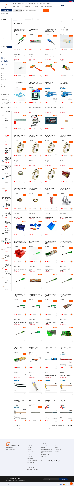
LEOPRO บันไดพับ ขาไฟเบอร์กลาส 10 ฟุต (8, 112)
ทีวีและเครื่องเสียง (30, 458)
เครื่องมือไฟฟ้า (24, 3)
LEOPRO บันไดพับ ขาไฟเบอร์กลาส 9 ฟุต (8, 121)
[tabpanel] (6, 201)
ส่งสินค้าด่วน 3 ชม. (5, 94)
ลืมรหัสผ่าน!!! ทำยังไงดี (45, 454)
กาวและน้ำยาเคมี (42, 3)
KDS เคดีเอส (31, 80)
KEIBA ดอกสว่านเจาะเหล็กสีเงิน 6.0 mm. (8, 274)
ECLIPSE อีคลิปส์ (16, 80)
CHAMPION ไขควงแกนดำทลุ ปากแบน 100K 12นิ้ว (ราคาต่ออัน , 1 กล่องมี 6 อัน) (65, 269)
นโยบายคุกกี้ (43, 447)
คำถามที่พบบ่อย (58, 453)
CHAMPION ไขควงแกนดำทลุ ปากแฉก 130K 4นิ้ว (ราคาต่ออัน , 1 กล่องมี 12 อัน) (20, 295)
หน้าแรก (14, 3)
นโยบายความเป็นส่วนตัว (45, 445)
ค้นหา (46, 10)
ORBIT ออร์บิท (62, 107)
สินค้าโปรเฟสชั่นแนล (30, 454)
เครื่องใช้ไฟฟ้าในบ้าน (30, 456)
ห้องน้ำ (22, 6)
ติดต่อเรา (56, 445)
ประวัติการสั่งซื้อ (58, 449)
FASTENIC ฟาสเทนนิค (17, 54)
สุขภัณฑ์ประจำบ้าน (16, 7)
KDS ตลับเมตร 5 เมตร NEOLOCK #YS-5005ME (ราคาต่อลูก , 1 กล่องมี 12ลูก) (35, 83)
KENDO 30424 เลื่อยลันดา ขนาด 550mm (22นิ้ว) (7, 186)
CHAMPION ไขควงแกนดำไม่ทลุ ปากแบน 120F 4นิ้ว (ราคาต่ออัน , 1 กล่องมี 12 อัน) (20, 322)
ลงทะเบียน (63, 479)
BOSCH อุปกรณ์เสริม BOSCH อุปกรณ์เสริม (35, 107)
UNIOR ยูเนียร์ (46, 80)
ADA (3, 77)
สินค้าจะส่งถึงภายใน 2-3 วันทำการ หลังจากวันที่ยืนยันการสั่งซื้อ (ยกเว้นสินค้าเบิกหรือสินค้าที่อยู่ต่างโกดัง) (6, 101)
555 (3, 75)
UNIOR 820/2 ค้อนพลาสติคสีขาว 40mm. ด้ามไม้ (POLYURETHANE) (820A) (19, 401)
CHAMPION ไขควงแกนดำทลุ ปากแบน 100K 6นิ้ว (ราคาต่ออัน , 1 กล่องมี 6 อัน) (20, 269)
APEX (3, 84)
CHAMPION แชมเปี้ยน (17, 27)
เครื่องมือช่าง (31, 3)
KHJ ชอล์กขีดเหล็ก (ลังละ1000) (34, 400)
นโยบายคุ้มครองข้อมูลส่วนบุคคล (46, 449)
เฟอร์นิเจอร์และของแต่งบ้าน (32, 460)
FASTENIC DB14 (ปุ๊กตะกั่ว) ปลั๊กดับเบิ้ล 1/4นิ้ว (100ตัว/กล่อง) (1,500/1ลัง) (19, 57)
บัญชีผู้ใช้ (56, 447)
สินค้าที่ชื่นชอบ (57, 451)
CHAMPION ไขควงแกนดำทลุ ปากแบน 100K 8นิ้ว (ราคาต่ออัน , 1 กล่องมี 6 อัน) (35, 269)
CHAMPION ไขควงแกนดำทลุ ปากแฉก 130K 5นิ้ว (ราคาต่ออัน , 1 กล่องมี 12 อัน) (35, 295)
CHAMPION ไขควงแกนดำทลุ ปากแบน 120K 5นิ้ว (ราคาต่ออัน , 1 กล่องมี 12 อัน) (66, 242)
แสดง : (36, 19)
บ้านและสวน (49, 3)
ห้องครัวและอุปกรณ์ (16, 6)
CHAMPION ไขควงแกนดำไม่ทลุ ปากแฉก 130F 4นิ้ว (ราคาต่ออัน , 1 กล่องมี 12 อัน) (35, 322)
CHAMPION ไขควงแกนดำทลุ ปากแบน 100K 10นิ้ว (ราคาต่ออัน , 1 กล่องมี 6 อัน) (50, 269)
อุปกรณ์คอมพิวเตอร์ (36, 6)
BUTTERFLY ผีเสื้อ (62, 27)
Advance (4, 79)
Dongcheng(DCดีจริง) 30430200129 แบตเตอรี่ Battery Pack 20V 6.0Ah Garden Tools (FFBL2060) (8, 197)
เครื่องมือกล (36, 3)
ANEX (3, 81)
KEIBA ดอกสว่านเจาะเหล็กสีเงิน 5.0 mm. (8, 283)
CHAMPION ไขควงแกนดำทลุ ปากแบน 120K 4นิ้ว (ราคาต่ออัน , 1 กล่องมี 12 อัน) (51, 242)
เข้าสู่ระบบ (71, 5)
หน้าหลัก (2, 13)
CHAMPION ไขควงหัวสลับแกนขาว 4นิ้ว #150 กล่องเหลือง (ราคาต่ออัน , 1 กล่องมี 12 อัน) (20, 348)
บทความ (56, 454)
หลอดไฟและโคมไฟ (28, 6)
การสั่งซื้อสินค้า (43, 456)
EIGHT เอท (46, 27)
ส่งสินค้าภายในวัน (5, 96)
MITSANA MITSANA (16, 213)
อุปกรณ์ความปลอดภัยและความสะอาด (46, 6)
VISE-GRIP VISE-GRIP (32, 372)
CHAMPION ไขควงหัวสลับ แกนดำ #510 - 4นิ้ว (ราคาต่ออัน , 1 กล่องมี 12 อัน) (19, 30)
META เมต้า (15, 107)
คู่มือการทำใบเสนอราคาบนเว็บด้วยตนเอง (47, 452)
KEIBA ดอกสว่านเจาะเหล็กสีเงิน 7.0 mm (8, 265)
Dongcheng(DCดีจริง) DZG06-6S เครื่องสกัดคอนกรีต (8, 167)
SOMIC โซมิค (31, 54)
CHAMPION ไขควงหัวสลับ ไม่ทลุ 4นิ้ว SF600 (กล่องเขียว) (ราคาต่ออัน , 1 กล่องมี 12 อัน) (51, 322)
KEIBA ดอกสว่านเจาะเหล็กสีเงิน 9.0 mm (8, 247)
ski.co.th (14, 484)
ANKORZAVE (4, 83)
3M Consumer (4, 73)
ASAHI (3, 86)
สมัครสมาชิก (66, 5)
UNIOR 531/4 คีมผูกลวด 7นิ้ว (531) (20, 374)
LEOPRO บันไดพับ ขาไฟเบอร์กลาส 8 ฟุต (8, 131)
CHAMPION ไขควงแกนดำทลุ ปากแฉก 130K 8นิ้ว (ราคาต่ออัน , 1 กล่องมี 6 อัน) (66, 295)
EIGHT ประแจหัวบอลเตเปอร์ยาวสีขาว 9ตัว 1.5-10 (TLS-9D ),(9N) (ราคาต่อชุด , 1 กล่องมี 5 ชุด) (50, 30)
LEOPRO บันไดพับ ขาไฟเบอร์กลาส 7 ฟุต (8, 140)
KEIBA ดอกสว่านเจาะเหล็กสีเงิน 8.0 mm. (7, 256)
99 (70, 19)
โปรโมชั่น (19, 3)
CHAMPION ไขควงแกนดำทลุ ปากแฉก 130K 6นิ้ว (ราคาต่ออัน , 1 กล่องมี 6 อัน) (51, 295)
